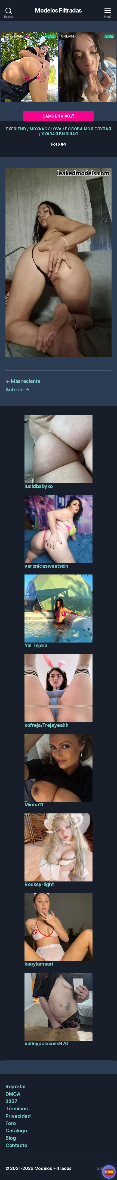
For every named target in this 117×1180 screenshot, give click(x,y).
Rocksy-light (39, 884)
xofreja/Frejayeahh (46, 725)
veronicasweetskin (46, 566)
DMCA (12, 1094)
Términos (16, 1108)
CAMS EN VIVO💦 (58, 116)
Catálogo (16, 1130)
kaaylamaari (38, 964)
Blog (10, 1138)
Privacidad (17, 1116)
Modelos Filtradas (58, 10)
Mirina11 (33, 804)
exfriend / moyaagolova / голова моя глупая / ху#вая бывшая (58, 131)
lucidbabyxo (38, 486)
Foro (10, 1123)
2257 (11, 1101)
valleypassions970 (46, 1043)
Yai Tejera (35, 645)
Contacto (16, 1145)
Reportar (15, 1086)
